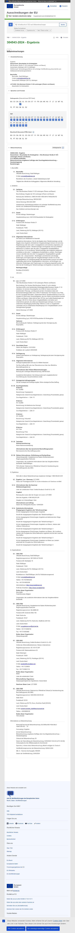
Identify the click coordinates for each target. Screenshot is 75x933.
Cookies (9, 835)
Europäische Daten (12, 864)
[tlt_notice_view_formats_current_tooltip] (63, 148)
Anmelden (53, 6)
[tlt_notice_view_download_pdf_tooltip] (11, 119)
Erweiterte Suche (19, 30)
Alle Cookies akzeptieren (16, 928)
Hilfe (8, 811)
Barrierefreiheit (11, 839)
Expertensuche (31, 30)
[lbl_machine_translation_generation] (33, 132)
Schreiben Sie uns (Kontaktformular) (17, 905)
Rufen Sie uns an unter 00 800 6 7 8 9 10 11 (19, 899)
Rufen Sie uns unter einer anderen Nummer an (20, 902)
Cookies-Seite (57, 921)
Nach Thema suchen (43, 30)
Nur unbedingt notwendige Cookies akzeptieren (42, 928)
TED (8, 37)
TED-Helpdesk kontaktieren (15, 814)
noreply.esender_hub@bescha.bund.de (32, 708)
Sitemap (9, 851)
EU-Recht (9, 860)
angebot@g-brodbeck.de (28, 664)
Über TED (10, 848)
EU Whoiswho (11, 870)
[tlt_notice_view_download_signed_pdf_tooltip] (20, 104)
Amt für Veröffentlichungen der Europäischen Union (23, 798)
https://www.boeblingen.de (34, 585)
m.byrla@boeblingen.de (23, 78)
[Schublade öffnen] (9, 50)
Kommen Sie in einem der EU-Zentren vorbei (20, 909)
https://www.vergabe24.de (37, 588)
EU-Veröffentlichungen (13, 874)
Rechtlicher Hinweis (12, 832)
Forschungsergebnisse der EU (15, 867)
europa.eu (16, 890)
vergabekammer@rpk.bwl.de (29, 626)
